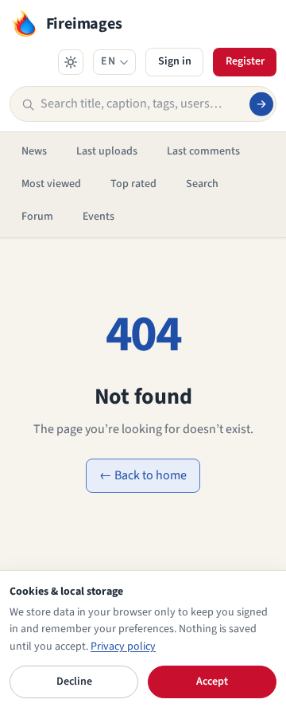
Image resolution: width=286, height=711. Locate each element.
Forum (37, 217)
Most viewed (51, 184)
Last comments (203, 151)
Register (245, 61)
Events (98, 217)
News (34, 151)
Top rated (133, 184)
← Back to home (143, 475)
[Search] (261, 103)
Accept (212, 682)
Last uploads (106, 151)
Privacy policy (123, 646)
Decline (74, 682)
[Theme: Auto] (70, 62)
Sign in (174, 61)
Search (202, 184)
